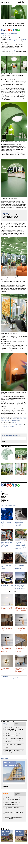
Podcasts (4, 502)
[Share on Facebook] (2, 30)
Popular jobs (5, 794)
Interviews (4, 494)
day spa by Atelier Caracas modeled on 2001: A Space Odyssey (13, 419)
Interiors (21, 424)
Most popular (5, 724)
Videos (3, 499)
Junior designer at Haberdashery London (14, 813)
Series (3, 493)
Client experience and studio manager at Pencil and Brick (12, 798)
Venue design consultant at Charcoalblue (12, 808)
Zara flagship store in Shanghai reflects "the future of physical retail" (13, 745)
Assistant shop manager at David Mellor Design (13, 817)
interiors (14, 41)
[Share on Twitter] (5, 30)
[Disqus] (14, 699)
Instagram (4, 427)
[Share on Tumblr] (16, 30)
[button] (23, 2)
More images (7, 446)
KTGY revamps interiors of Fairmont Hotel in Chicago (12, 734)
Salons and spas (10, 426)
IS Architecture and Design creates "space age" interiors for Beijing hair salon (13, 25)
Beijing (24, 39)
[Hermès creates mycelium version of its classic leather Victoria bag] (20, 2)
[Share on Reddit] (10, 30)
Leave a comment (5, 35)
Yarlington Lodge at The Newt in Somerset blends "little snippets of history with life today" (14, 728)
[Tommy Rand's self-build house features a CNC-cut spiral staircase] (19, 2)
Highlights (18, 426)
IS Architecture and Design (8, 50)
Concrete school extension (19, 833)
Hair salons (10, 424)
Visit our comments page (7, 678)
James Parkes (4, 33)
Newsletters (5, 500)
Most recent (17, 724)
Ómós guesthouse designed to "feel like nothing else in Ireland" (14, 751)
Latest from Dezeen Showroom (11, 592)
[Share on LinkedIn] (13, 30)
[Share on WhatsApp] (18, 30)
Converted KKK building (5, 833)
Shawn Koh (14, 422)
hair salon (8, 39)
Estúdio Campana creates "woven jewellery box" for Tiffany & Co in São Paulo (14, 739)
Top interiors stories (7, 721)
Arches (16, 424)
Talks (3, 497)
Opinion (3, 496)
